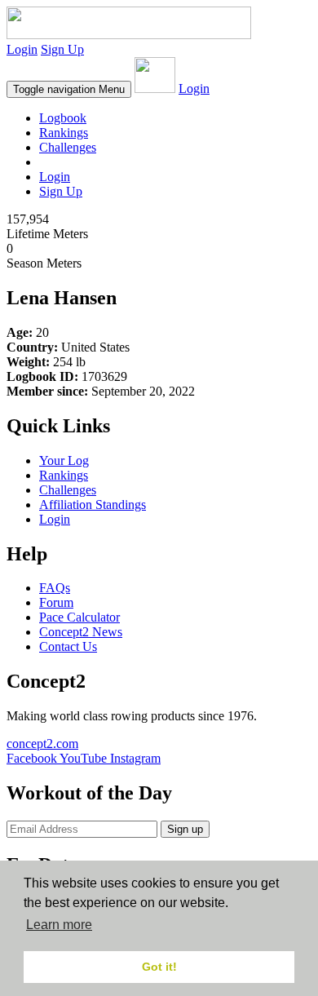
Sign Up (62, 49)
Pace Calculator (79, 617)
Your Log (64, 460)
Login (22, 49)
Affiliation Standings (92, 504)
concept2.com (42, 743)
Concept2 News (80, 632)
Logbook (62, 118)
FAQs (54, 588)
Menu (69, 89)
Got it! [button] (159, 966)
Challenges (67, 147)
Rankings (63, 132)
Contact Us (68, 646)
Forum (56, 602)
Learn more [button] (59, 925)
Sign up (185, 829)
